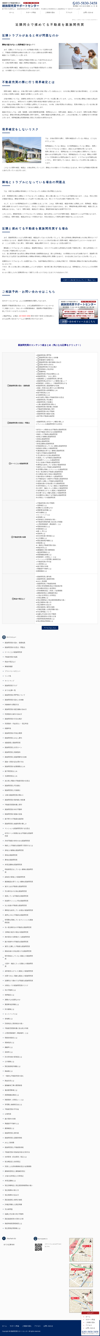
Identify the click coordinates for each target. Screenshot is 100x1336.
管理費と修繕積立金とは (13, 1104)
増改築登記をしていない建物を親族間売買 (52, 446)
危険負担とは (42, 529)
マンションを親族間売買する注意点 (49, 424)
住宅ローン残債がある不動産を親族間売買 (51, 429)
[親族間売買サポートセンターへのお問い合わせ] (78, 325)
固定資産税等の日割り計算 (46, 616)
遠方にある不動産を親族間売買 (16, 886)
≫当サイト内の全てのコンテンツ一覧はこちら (79, 280)
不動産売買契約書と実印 (45, 409)
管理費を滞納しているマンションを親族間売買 (19, 921)
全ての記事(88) (9, 1245)
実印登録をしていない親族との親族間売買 (53, 486)
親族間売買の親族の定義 (45, 414)
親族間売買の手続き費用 (13, 733)
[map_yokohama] (81, 1286)
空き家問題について (44, 612)
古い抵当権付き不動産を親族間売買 (50, 472)
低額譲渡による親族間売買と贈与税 (49, 379)
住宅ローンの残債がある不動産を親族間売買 (19, 834)
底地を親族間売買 (43, 439)
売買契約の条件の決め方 (13, 714)
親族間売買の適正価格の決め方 (16, 709)
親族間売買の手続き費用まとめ (48, 374)
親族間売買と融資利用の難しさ (16, 824)
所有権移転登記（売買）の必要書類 (49, 591)
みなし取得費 (42, 581)
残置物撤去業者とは (44, 555)
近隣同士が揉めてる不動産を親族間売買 (52, 495)
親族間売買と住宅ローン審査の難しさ (50, 422)
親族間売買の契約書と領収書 (47, 407)
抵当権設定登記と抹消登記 (46, 588)
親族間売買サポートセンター (19, 1331)
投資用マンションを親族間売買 (49, 460)
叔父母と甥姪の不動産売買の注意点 (17, 781)
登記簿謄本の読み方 (44, 605)
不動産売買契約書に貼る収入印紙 (16, 1028)
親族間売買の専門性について (15, 695)
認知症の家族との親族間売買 (47, 448)
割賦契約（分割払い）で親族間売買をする (52, 383)
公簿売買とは (42, 564)
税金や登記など (10, 662)
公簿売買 (8, 1114)
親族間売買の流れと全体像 (14, 700)
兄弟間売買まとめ (43, 395)
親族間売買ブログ (11, 685)
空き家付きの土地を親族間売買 (49, 455)
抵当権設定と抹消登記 (12, 1162)
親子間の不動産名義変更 (45, 416)
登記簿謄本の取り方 (44, 602)
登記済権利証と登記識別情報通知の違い (51, 600)
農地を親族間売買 (43, 441)
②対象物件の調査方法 (45, 360)
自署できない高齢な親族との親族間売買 (52, 493)
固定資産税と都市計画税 (45, 607)
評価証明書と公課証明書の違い (48, 609)
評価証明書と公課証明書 (13, 1204)
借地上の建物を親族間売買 (46, 437)
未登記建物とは (42, 598)
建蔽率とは (9, 1047)
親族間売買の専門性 (44, 355)
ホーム (11, 12)
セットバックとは (43, 515)
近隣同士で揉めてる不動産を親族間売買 (19, 981)
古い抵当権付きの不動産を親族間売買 (18, 927)
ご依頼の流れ (50, 12)
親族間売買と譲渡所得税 (45, 579)
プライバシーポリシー (12, 671)
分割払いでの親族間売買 (46, 497)
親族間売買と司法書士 (45, 400)
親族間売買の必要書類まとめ (47, 390)
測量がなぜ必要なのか (45, 508)
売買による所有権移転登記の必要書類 (18, 1166)
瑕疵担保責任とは (43, 526)
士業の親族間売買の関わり (46, 404)
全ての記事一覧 (10, 690)
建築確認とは (42, 571)
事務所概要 (9, 666)
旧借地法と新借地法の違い (46, 519)
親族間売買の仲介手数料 (45, 411)
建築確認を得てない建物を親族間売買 (51, 451)
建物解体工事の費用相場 (46, 550)
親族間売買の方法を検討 (13, 719)
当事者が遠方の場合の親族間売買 (50, 474)
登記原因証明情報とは (45, 621)
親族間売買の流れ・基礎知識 (15, 643)
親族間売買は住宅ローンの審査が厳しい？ (52, 381)
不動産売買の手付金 (44, 562)
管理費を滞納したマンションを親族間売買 (52, 469)
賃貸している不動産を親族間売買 (49, 458)
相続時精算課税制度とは (45, 619)
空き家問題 (9, 1209)
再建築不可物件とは (44, 569)
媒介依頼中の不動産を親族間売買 (16, 942)
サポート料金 (31, 12)
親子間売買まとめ (43, 393)
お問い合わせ (88, 12)
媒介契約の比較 (42, 566)
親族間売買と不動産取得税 (46, 584)
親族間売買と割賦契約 (12, 752)
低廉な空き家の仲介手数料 (46, 614)
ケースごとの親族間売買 (13, 652)
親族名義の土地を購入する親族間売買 (51, 483)
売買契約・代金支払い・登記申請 (16, 724)
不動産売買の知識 (11, 657)
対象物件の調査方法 (12, 704)
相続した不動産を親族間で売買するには (19, 845)
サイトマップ (9, 681)
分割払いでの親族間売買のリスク (16, 985)
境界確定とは (42, 505)
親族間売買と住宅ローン (13, 747)
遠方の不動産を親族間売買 (46, 453)
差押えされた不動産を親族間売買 (49, 467)
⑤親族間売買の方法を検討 (47, 367)
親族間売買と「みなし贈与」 (47, 376)
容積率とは (41, 533)
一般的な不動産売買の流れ (46, 545)
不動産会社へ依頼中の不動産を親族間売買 (53, 479)
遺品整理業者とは (43, 552)
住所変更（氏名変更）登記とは (16, 1157)
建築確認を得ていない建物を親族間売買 (19, 882)
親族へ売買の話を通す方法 (14, 762)
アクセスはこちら (50, 628)
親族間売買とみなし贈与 (13, 738)
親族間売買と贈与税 (44, 577)
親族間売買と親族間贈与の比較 (48, 386)
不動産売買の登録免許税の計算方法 (17, 1152)
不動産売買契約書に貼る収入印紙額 (49, 522)
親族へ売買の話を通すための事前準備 (50, 388)
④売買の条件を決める (45, 364)
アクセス (69, 12)
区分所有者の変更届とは (46, 536)
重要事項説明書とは (44, 510)
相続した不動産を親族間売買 (47, 434)
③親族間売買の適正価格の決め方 (49, 362)
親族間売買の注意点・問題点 (15, 647)
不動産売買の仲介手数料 (45, 503)
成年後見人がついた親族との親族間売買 (52, 490)
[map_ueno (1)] (81, 1261)
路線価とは (41, 543)
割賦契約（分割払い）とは (46, 557)
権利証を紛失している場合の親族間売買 (52, 465)
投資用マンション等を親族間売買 (16, 901)
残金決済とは (42, 548)
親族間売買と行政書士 (45, 402)
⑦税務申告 (41, 372)
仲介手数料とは (10, 990)
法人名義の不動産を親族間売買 (49, 462)
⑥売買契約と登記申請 (45, 369)
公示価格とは (42, 538)
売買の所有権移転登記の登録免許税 (49, 586)
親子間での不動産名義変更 (14, 819)
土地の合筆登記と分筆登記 (46, 595)
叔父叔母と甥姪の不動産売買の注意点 (50, 397)
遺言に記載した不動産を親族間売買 (50, 481)
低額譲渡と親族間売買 (12, 743)
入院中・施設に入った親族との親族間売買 (53, 488)
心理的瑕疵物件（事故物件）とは (49, 524)
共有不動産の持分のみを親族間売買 (49, 432)
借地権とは (41, 517)
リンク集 (8, 676)
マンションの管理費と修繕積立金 (49, 559)
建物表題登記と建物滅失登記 (47, 593)
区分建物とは (42, 512)
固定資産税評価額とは (45, 540)
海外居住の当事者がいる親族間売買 (50, 476)
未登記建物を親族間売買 (45, 444)
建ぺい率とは (42, 531)
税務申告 (8, 728)
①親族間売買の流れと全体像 (47, 357)
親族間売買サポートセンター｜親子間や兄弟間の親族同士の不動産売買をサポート (20, 5)
